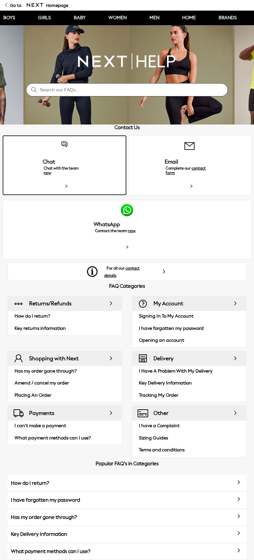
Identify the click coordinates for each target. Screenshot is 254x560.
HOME (189, 18)
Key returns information (40, 328)
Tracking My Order (158, 395)
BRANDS (228, 18)
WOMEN (117, 18)
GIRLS (44, 18)
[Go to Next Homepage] (35, 5)
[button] (64, 165)
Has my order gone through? (46, 371)
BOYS (9, 18)
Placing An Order (33, 395)
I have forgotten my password (171, 328)
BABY (80, 18)
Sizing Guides (153, 438)
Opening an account (161, 340)
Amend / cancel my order (42, 383)
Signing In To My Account (166, 316)
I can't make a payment (40, 426)
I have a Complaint (159, 426)
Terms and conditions (162, 450)
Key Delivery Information (165, 383)
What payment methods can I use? (53, 438)
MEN (154, 18)
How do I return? (32, 316)
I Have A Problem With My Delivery (176, 371)
